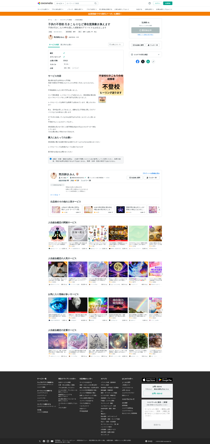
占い (56, 20)
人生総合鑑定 (79, 20)
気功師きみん (67, 174)
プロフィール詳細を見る (151, 173)
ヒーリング (76, 68)
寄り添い (66, 64)
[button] (145, 54)
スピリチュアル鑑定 (66, 20)
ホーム (50, 20)
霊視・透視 (67, 68)
